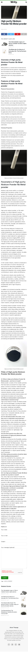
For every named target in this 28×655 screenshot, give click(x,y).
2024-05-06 (4, 29)
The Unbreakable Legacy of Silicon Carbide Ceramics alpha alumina (17, 43)
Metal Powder (8, 581)
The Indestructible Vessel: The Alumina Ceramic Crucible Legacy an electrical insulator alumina (9, 604)
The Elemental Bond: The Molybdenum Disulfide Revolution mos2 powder (9, 612)
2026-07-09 (4, 607)
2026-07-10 (11, 54)
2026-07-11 (11, 46)
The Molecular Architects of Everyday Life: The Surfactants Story (17, 51)
